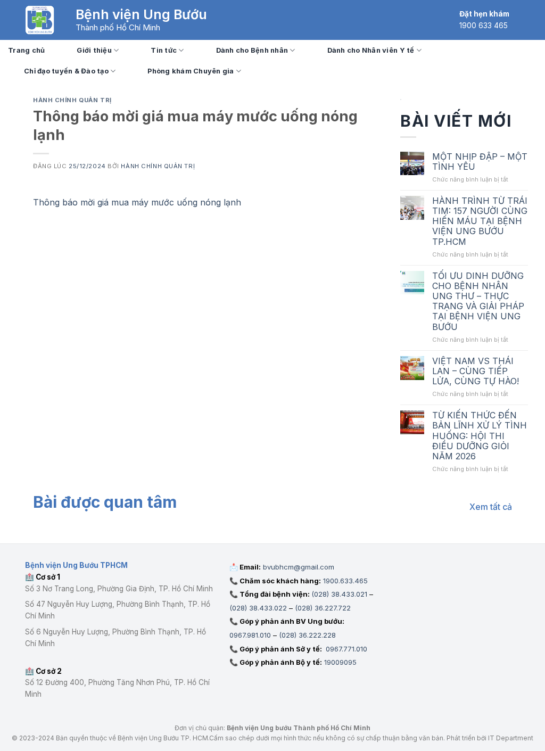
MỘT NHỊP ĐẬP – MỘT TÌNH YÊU (479, 162)
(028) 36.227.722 (323, 608)
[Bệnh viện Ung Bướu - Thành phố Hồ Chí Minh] (39, 20)
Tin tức (164, 50)
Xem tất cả (490, 506)
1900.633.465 (345, 580)
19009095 (340, 662)
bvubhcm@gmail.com (298, 567)
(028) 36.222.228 (307, 635)
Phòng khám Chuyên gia (190, 71)
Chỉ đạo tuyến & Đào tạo (66, 71)
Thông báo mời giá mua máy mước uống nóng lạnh (138, 202)
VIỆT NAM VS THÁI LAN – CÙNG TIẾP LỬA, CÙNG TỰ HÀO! (475, 371)
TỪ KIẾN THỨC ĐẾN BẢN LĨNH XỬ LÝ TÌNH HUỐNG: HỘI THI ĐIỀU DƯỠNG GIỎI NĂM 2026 (479, 435)
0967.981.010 (250, 635)
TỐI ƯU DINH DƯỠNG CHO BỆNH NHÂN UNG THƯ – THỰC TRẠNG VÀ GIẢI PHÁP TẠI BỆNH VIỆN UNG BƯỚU (478, 301)
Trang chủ (26, 50)
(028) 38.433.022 (258, 608)
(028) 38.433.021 (339, 594)
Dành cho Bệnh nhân (252, 50)
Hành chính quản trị (72, 100)
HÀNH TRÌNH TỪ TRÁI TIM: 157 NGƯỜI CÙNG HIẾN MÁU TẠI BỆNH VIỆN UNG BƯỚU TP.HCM (479, 221)
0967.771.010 (345, 649)
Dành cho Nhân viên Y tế (371, 50)
